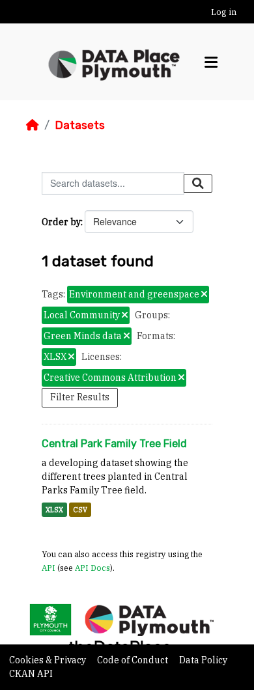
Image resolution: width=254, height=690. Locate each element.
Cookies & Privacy (48, 660)
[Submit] (198, 183)
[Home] (32, 124)
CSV (80, 509)
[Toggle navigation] (211, 62)
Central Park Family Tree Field (114, 443)
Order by (61, 222)
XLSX (54, 509)
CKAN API (31, 674)
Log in (223, 12)
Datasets (80, 124)
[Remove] (204, 294)
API (48, 567)
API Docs (92, 567)
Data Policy (203, 660)
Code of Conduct (133, 660)
